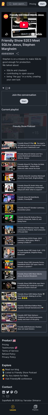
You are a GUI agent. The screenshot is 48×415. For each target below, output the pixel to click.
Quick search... (19, 4)
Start (42, 4)
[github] (15, 392)
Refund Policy (8, 354)
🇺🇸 (14, 340)
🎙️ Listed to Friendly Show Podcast (19, 372)
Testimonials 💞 (9, 347)
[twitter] (7, 392)
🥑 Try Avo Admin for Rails (15, 375)
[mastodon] (11, 392)
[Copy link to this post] (17, 53)
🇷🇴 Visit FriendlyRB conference (17, 378)
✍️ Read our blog (10, 369)
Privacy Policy (9, 357)
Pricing (32, 4)
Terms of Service (10, 350)
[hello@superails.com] (7, 396)
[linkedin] (3, 392)
